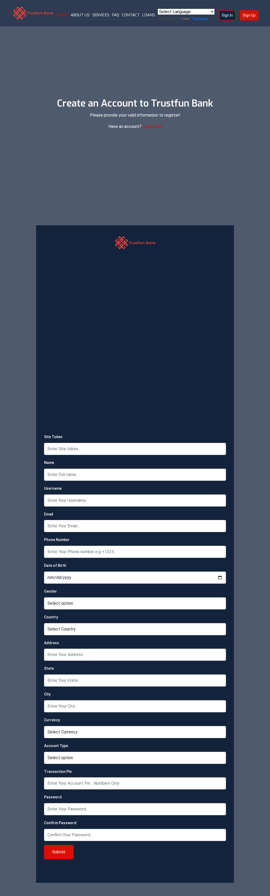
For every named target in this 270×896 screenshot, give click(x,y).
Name (49, 462)
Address (51, 643)
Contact (131, 15)
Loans (148, 15)
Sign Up (249, 15)
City (47, 694)
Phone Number (57, 540)
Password (53, 797)
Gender (50, 591)
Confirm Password (60, 823)
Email (48, 514)
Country (51, 617)
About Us (80, 15)
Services (100, 15)
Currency (52, 720)
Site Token (53, 437)
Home (62, 15)
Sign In (227, 15)
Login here (152, 126)
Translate (200, 18)
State (49, 668)
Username (53, 488)
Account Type (56, 746)
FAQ (115, 15)
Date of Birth (55, 565)
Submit (58, 851)
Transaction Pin (58, 771)
